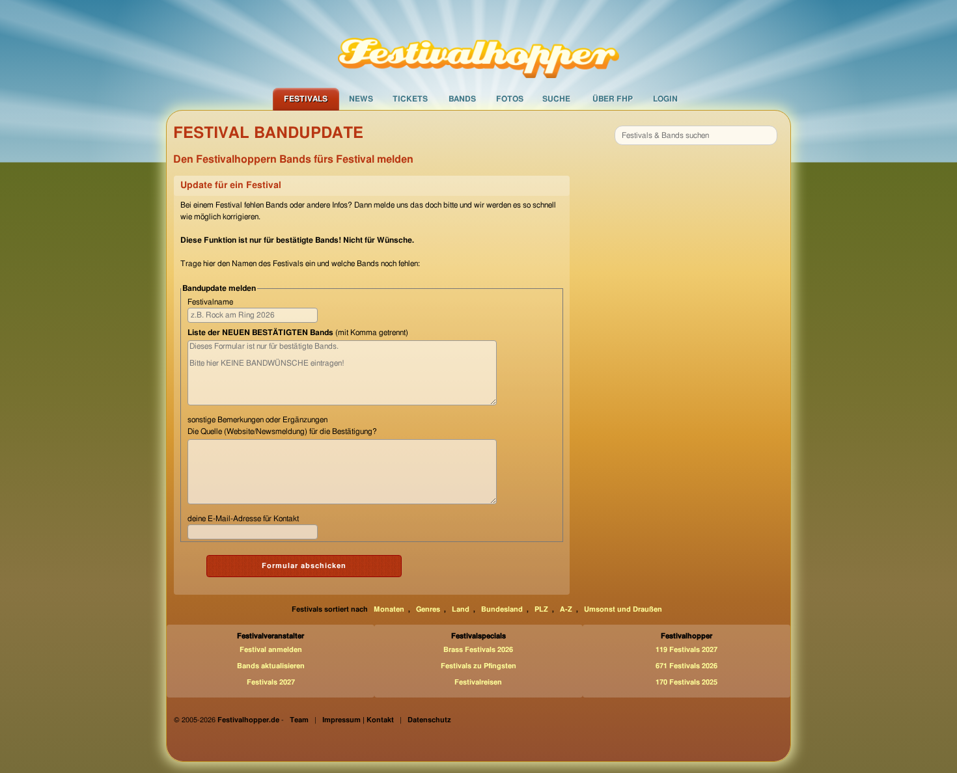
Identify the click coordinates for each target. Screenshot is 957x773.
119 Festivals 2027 (686, 649)
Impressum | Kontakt (358, 720)
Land (460, 609)
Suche (556, 99)
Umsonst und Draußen (623, 609)
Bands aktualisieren (271, 666)
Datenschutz (429, 720)
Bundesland (502, 609)
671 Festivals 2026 (686, 666)
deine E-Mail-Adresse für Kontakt (243, 518)
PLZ (541, 609)
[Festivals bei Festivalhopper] (478, 43)
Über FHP (612, 99)
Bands (462, 99)
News (361, 99)
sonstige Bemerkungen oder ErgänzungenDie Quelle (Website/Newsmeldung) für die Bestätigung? (282, 425)
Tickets (410, 99)
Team (299, 720)
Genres (428, 609)
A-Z (566, 609)
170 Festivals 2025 (686, 682)
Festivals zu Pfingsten (478, 666)
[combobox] (696, 135)
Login (665, 99)
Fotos (509, 99)
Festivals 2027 (271, 682)
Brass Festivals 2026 (478, 649)
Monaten (389, 609)
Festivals (305, 99)
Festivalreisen (478, 682)
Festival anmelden (271, 649)
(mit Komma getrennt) (297, 332)
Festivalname (210, 302)
